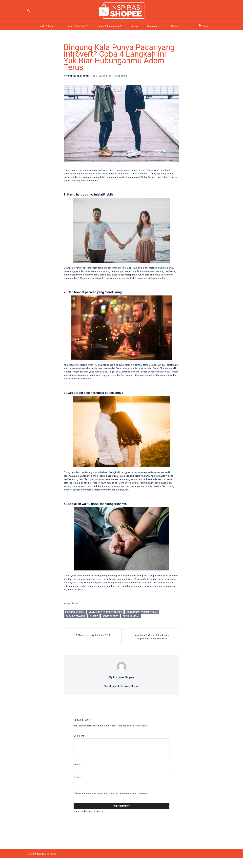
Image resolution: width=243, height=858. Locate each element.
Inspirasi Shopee (78, 76)
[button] (28, 10)
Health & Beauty (47, 26)
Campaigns (153, 26)
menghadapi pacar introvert (105, 612)
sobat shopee (110, 616)
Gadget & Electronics (108, 26)
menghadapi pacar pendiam (142, 612)
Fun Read (121, 76)
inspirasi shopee (74, 612)
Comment (79, 735)
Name (77, 764)
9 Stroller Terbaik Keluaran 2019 (93, 635)
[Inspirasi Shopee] (121, 10)
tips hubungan (131, 616)
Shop (205, 26)
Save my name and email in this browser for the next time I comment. (112, 793)
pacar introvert (75, 616)
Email (77, 777)
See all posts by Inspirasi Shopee (121, 686)
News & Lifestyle (76, 26)
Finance (135, 26)
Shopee (94, 616)
